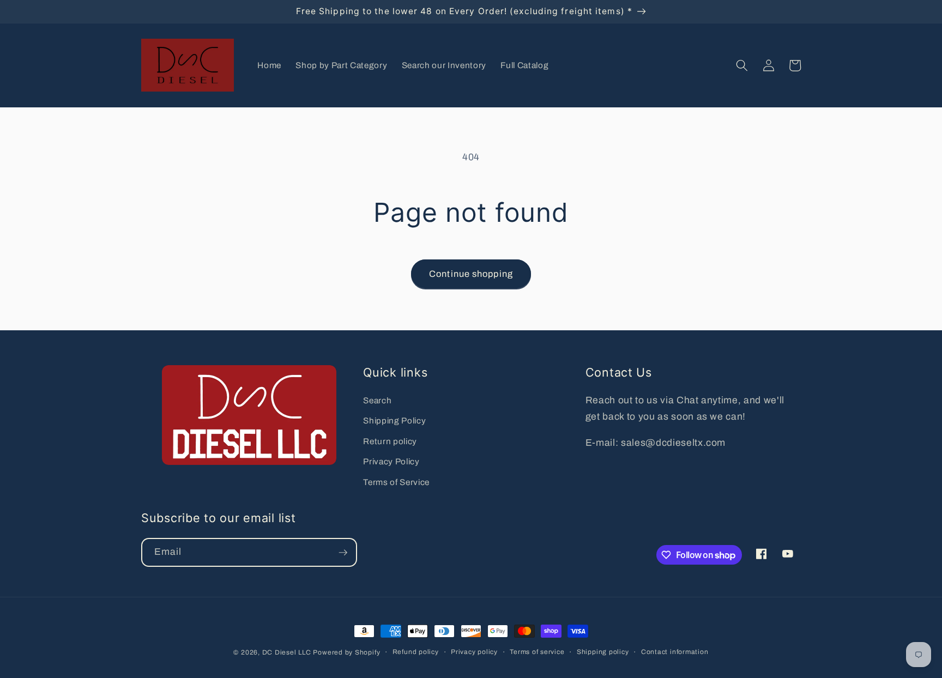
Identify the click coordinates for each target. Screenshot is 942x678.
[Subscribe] (343, 552)
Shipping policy (603, 652)
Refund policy (415, 652)
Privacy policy (474, 652)
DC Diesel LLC (286, 652)
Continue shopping (471, 274)
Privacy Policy (391, 461)
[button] (742, 65)
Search (377, 400)
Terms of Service (396, 482)
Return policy (390, 441)
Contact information (675, 652)
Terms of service (537, 652)
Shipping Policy (394, 420)
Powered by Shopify (346, 652)
